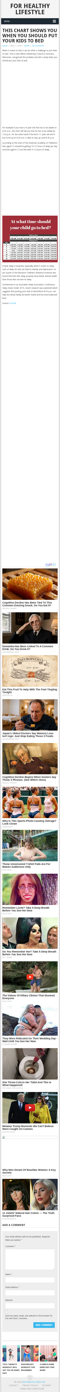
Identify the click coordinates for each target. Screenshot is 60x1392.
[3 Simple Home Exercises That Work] (48, 1353)
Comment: (10, 1246)
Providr (13, 303)
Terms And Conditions (32, 1389)
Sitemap (46, 1385)
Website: (9, 1300)
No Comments (38, 46)
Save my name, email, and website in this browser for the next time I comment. (28, 1317)
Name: (8, 1274)
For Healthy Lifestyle (30, 9)
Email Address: (12, 1287)
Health (26, 46)
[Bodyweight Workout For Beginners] (30, 1353)
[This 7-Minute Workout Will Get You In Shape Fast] (11, 1353)
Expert (5, 46)
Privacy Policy (30, 1385)
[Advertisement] (30, 94)
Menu (7, 21)
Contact (13, 1385)
